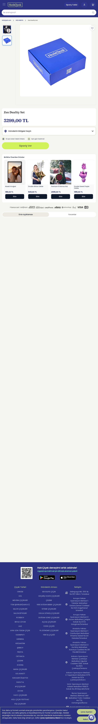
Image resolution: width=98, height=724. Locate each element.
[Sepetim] (93, 5)
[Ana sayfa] (15, 5)
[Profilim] (84, 5)
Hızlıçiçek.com (6, 20)
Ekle (14, 196)
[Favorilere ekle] (92, 28)
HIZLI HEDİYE (19, 20)
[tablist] (49, 214)
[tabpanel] (49, 223)
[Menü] (4, 4)
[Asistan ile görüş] (91, 717)
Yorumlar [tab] (72, 214)
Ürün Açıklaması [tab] (26, 214)
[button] (49, 12)
